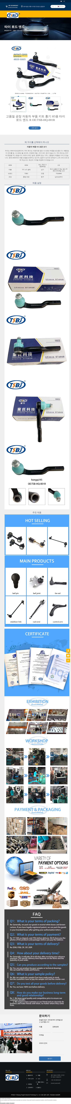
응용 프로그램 (40, 1083)
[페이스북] (68, 651)
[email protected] (12, 7)
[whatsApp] (68, 660)
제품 (14, 30)
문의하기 (30, 1087)
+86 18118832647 (56, 1080)
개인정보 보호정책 (55, 1095)
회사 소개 (31, 1078)
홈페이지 (8, 30)
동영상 (30, 1084)
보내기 (50, 1058)
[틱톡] (68, 656)
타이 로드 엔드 (21, 30)
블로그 (39, 1087)
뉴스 (38, 1078)
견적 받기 (35, 128)
